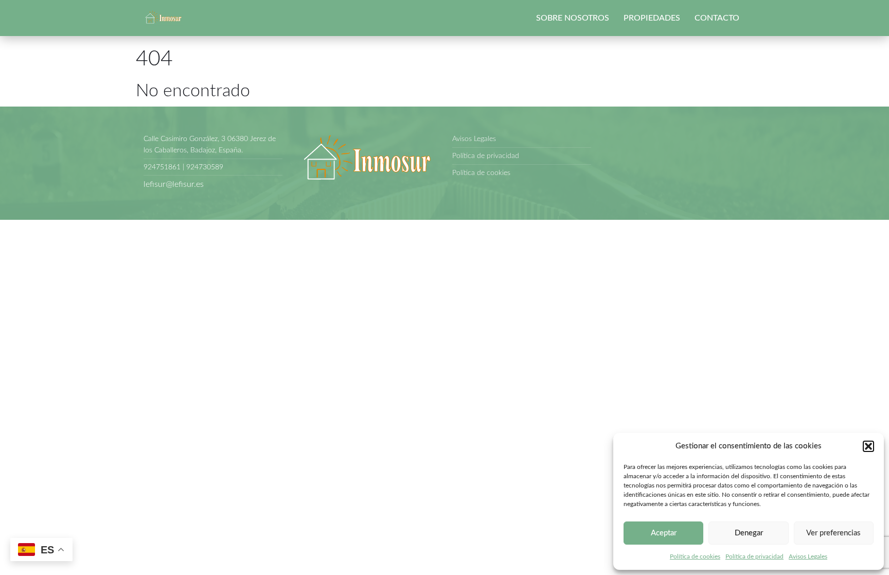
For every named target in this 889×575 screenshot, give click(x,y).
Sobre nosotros (572, 18)
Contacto (717, 18)
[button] (868, 446)
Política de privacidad (754, 556)
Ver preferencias (833, 533)
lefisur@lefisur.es (174, 184)
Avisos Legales (808, 556)
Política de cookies (695, 556)
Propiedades (652, 18)
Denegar (749, 533)
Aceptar (664, 533)
